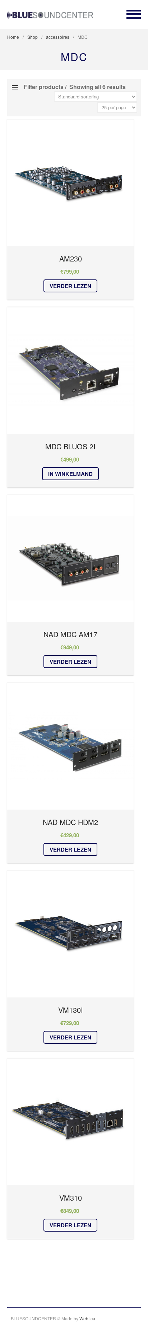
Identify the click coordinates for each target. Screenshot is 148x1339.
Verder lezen (70, 286)
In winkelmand (70, 474)
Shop (32, 37)
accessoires (57, 37)
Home (13, 37)
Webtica (87, 1318)
